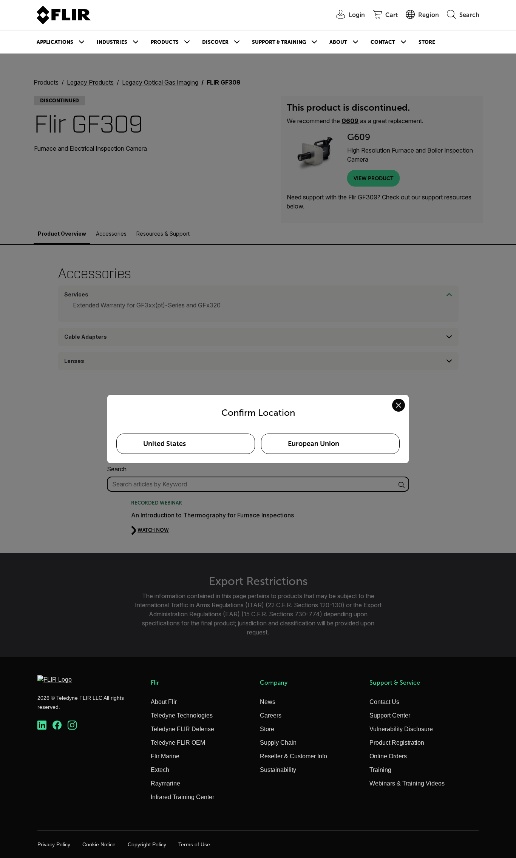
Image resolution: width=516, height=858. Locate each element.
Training (380, 770)
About (338, 42)
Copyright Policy (147, 844)
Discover (215, 42)
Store (427, 42)
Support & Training (279, 42)
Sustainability (278, 770)
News (267, 702)
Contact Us (384, 702)
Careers (270, 715)
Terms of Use (194, 844)
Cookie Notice (99, 844)
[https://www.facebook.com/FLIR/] (57, 725)
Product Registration (396, 742)
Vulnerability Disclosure (401, 729)
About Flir (164, 702)
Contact (383, 42)
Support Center (389, 715)
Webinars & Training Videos (407, 783)
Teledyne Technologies (182, 715)
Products (165, 42)
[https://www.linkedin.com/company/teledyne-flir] (41, 725)
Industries (112, 42)
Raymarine (165, 783)
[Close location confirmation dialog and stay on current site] (398, 405)
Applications (55, 42)
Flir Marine (165, 756)
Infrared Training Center (182, 797)
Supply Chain (278, 742)
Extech (160, 770)
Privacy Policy (53, 844)
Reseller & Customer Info (293, 756)
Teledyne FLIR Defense (182, 729)
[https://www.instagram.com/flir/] (72, 725)
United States (164, 444)
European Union (313, 444)
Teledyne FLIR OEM (178, 742)
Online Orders (388, 756)
